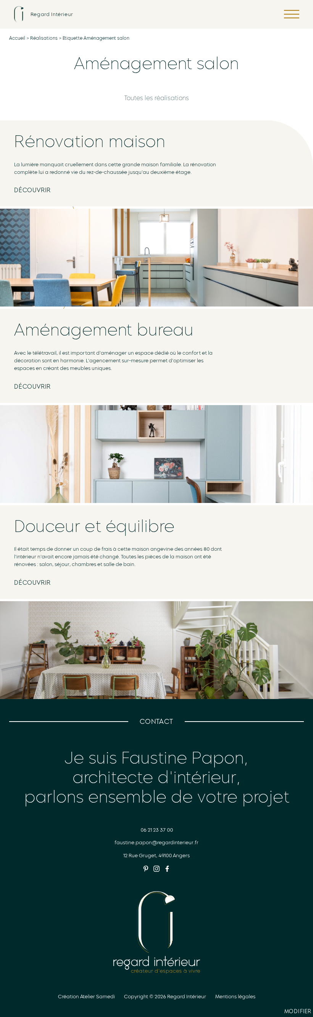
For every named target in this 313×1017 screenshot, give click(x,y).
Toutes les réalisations (156, 98)
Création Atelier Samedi (86, 996)
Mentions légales (235, 996)
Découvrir (32, 190)
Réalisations (44, 38)
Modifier (298, 1012)
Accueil (17, 38)
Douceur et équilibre (94, 526)
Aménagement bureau (104, 330)
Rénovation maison (89, 141)
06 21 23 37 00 (156, 830)
